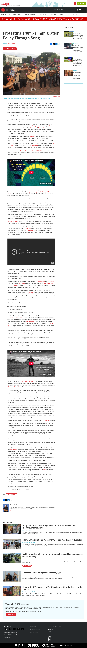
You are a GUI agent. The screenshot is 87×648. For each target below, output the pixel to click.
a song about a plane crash (15, 317)
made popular (13, 449)
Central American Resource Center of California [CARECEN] (26, 151)
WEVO (49, 638)
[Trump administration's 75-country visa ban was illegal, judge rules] (12, 544)
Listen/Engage (42, 14)
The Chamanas (29, 292)
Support (82, 3)
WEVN (49, 637)
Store (75, 14)
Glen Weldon (25, 575)
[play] (3, 10)
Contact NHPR (33, 626)
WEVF (49, 634)
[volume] (7, 9)
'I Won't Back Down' (48, 283)
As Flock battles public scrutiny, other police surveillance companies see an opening (52, 555)
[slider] (9, 10)
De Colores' (51, 281)
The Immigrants (33, 145)
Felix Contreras (11, 43)
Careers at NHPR (34, 632)
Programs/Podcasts (29, 14)
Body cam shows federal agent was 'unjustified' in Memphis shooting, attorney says (49, 526)
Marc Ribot (46, 420)
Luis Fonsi (32, 127)
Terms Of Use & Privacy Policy (54, 626)
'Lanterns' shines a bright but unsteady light (41, 572)
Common (18, 127)
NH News (75, 43)
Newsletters (16, 14)
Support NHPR (11, 614)
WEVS (49, 640)
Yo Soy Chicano (14, 285)
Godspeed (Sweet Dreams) (27, 381)
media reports (30, 321)
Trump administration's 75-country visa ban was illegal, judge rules (52, 539)
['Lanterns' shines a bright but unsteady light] (12, 576)
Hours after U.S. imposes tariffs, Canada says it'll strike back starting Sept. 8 (52, 588)
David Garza (27, 228)
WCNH (49, 631)
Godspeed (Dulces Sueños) (15, 387)
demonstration (32, 230)
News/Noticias (5, 14)
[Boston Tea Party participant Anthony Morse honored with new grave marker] (68, 34)
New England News (77, 31)
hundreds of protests (29, 114)
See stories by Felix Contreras (18, 511)
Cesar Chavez (21, 283)
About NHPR (52, 14)
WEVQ (49, 639)
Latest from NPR (11, 494)
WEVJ (49, 636)
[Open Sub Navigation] (10, 14)
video (50, 149)
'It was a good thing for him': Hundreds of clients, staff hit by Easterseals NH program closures (77, 62)
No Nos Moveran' (40, 281)
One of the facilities (12, 221)
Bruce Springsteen (34, 126)
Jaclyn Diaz (24, 559)
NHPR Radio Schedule (35, 629)
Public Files (50, 629)
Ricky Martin (41, 127)
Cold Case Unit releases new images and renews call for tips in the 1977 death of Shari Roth (78, 48)
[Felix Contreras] (6, 508)
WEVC (49, 632)
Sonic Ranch (41, 225)
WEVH (49, 635)
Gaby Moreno (32, 136)
